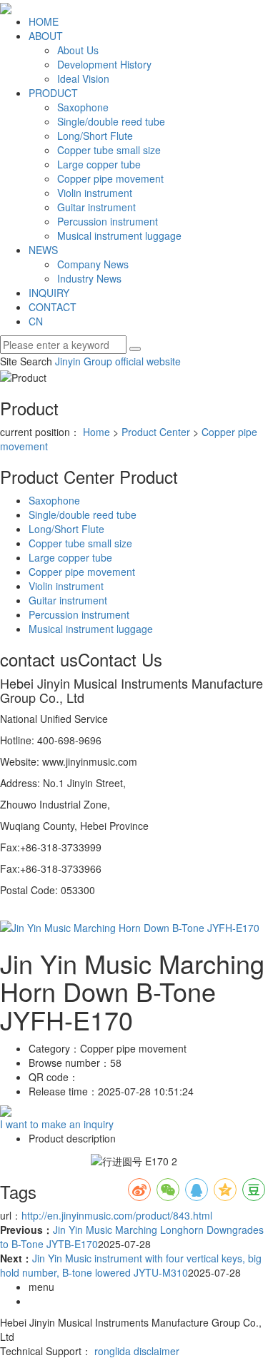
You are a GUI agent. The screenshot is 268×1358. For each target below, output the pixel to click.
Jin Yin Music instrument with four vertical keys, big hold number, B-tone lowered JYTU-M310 (131, 1265)
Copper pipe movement (110, 178)
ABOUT (46, 36)
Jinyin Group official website (118, 361)
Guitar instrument (96, 207)
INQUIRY (49, 292)
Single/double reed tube (111, 121)
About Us (78, 50)
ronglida (112, 1351)
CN (36, 321)
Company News (93, 264)
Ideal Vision (83, 78)
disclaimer (156, 1351)
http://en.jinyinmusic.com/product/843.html (116, 1215)
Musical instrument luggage (119, 235)
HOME (44, 21)
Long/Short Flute (95, 135)
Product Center (155, 432)
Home (96, 432)
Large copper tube (99, 164)
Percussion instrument (107, 221)
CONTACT (52, 307)
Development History (104, 64)
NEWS (43, 250)
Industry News (89, 278)
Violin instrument (94, 193)
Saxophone (83, 107)
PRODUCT (53, 93)
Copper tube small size (109, 150)
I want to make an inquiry (57, 1124)
